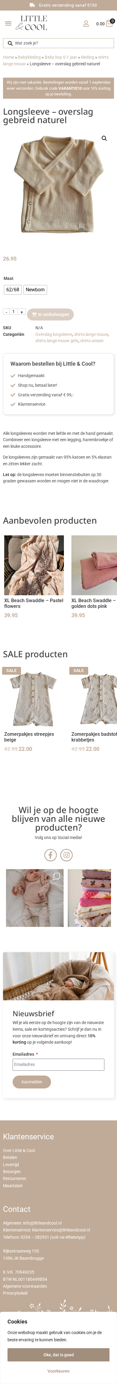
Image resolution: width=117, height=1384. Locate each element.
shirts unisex (92, 340)
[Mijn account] (86, 23)
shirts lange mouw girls (56, 340)
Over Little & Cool (19, 1150)
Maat (9, 278)
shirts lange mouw (91, 334)
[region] (58, 1348)
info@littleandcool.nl (42, 1223)
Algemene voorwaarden (25, 1286)
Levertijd (11, 1164)
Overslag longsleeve (53, 334)
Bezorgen (12, 1171)
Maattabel (12, 1185)
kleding (87, 57)
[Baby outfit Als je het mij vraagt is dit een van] (35, 898)
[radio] (12, 289)
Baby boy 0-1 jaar (61, 57)
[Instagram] (66, 855)
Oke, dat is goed (59, 1354)
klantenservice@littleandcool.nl (61, 1230)
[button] (8, 23)
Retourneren (14, 1178)
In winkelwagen (53, 314)
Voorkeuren (58, 1371)
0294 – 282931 (35, 1237)
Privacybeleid (15, 1293)
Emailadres (24, 1054)
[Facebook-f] (50, 855)
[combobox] (58, 43)
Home (8, 57)
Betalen (10, 1157)
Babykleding (29, 57)
